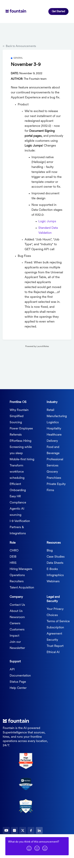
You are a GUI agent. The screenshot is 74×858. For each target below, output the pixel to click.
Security (52, 640)
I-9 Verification (20, 521)
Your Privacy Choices (55, 612)
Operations (17, 575)
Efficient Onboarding (18, 487)
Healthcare (54, 434)
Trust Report (55, 646)
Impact (14, 635)
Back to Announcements (20, 46)
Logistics (53, 422)
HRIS (13, 563)
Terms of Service (58, 621)
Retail (50, 410)
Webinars (53, 581)
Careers (15, 623)
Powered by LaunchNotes (37, 346)
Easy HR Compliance (18, 499)
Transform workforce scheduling (17, 472)
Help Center (18, 688)
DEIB (13, 556)
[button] (29, 848)
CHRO (14, 550)
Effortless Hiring (20, 441)
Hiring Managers (21, 569)
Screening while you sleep (21, 450)
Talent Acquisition (22, 587)
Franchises (54, 478)
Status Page (18, 682)
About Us (16, 611)
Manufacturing (57, 416)
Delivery (52, 441)
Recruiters (17, 581)
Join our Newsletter (17, 645)
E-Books (52, 569)
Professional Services (55, 462)
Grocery (52, 471)
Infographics (55, 575)
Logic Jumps (47, 221)
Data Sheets (55, 563)
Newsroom (17, 617)
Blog (50, 550)
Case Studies (56, 556)
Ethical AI (53, 652)
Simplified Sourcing (16, 419)
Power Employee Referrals (21, 431)
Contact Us (17, 605)
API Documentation (20, 672)
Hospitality (54, 428)
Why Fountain (19, 410)
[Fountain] (21, 11)
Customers (17, 629)
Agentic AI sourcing (17, 512)
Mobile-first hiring (22, 459)
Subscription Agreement (55, 630)
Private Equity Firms (56, 487)
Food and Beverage (53, 450)
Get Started (58, 11)
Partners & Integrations (18, 530)
